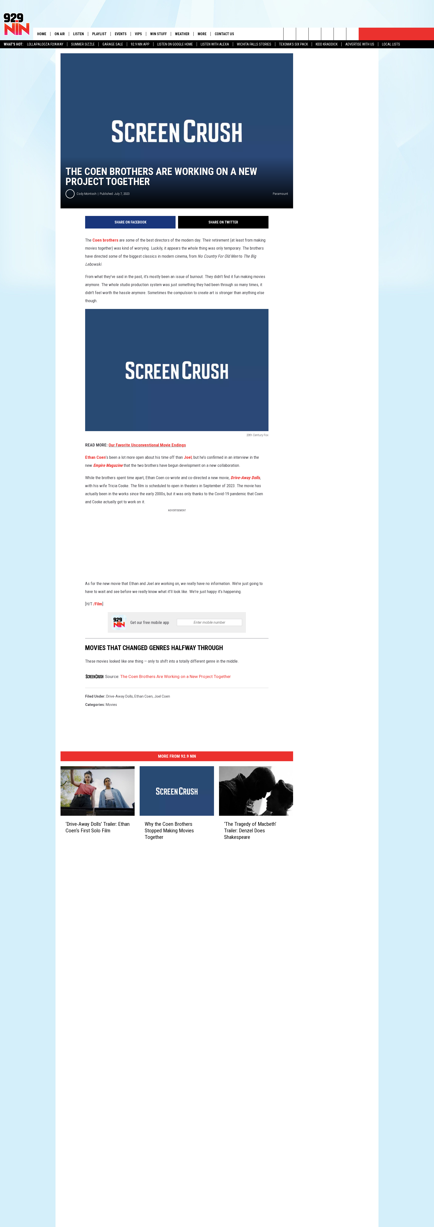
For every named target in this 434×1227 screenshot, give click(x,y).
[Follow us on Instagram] (327, 34)
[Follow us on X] (352, 34)
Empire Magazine (108, 465)
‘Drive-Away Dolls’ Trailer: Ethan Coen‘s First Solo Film (98, 827)
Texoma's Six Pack (293, 44)
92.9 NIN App (140, 44)
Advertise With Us (359, 44)
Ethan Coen (95, 457)
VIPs (138, 34)
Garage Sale (112, 44)
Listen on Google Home (175, 44)
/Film (97, 603)
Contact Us (224, 34)
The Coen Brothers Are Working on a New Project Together (175, 676)
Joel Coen (162, 696)
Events (121, 34)
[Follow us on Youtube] (340, 34)
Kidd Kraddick (327, 44)
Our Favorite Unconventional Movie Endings (147, 444)
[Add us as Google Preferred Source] (302, 34)
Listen (78, 34)
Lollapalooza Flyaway (45, 44)
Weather (182, 34)
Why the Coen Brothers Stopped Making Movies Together (169, 830)
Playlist (99, 34)
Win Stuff (158, 34)
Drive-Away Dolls (245, 477)
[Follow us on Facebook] (315, 34)
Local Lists (391, 44)
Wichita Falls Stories (254, 44)
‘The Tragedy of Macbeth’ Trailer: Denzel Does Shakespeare (250, 830)
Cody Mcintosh (86, 194)
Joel (188, 457)
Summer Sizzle (83, 44)
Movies (111, 705)
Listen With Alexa (215, 44)
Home (41, 34)
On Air (60, 34)
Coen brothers (105, 240)
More (202, 34)
